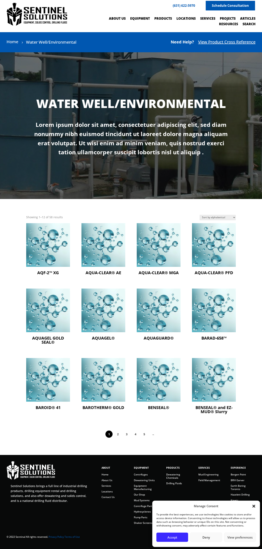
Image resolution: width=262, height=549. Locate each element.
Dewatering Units (144, 480)
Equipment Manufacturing (143, 487)
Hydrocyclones (142, 511)
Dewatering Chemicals (173, 476)
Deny (206, 537)
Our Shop (139, 494)
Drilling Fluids (174, 483)
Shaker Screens (143, 523)
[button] (254, 506)
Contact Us (108, 497)
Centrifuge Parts (143, 506)
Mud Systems (142, 500)
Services (106, 486)
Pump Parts (140, 517)
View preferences (240, 537)
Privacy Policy (56, 537)
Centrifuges (141, 474)
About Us (107, 480)
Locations (107, 491)
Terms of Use (72, 537)
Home (105, 474)
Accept (172, 537)
